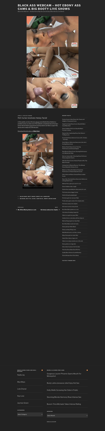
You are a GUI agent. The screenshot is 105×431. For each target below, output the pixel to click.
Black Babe (23, 196)
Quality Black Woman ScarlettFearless (71, 252)
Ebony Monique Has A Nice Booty (70, 255)
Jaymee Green (23, 403)
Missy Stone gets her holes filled (70, 235)
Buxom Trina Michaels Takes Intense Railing (64, 404)
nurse (31, 125)
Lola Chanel (21, 389)
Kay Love (20, 396)
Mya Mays (21, 382)
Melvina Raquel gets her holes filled (71, 221)
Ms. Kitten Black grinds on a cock (70, 209)
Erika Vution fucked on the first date (71, 246)
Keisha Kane (52, 198)
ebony (37, 122)
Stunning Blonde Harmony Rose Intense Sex (64, 397)
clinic (34, 198)
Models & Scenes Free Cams (55, 370)
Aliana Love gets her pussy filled (70, 215)
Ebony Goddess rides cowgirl (69, 186)
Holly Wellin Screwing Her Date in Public (62, 390)
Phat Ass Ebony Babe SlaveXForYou (71, 249)
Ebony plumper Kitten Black (69, 226)
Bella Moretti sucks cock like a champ (71, 232)
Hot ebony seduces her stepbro (69, 203)
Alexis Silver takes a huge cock (69, 238)
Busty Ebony (32, 196)
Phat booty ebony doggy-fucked (70, 192)
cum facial (40, 198)
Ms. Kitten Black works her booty (70, 223)
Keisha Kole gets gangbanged (69, 195)
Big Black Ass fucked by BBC (51, 421)
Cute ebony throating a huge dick (70, 212)
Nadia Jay (21, 375)
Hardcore (47, 196)
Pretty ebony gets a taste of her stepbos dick (73, 200)
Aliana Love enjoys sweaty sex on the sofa (72, 241)
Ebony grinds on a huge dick (69, 244)
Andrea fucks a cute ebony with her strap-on (73, 218)
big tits (28, 198)
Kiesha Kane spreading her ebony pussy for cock (74, 189)
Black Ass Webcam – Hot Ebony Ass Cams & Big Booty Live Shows (49, 7)
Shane (30, 115)
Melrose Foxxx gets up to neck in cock (71, 183)
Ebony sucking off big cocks (69, 229)
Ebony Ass (39, 196)
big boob (22, 198)
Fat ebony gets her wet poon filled (70, 198)
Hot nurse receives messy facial (70, 206)
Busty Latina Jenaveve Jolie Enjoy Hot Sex (63, 383)
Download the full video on (29, 131)
